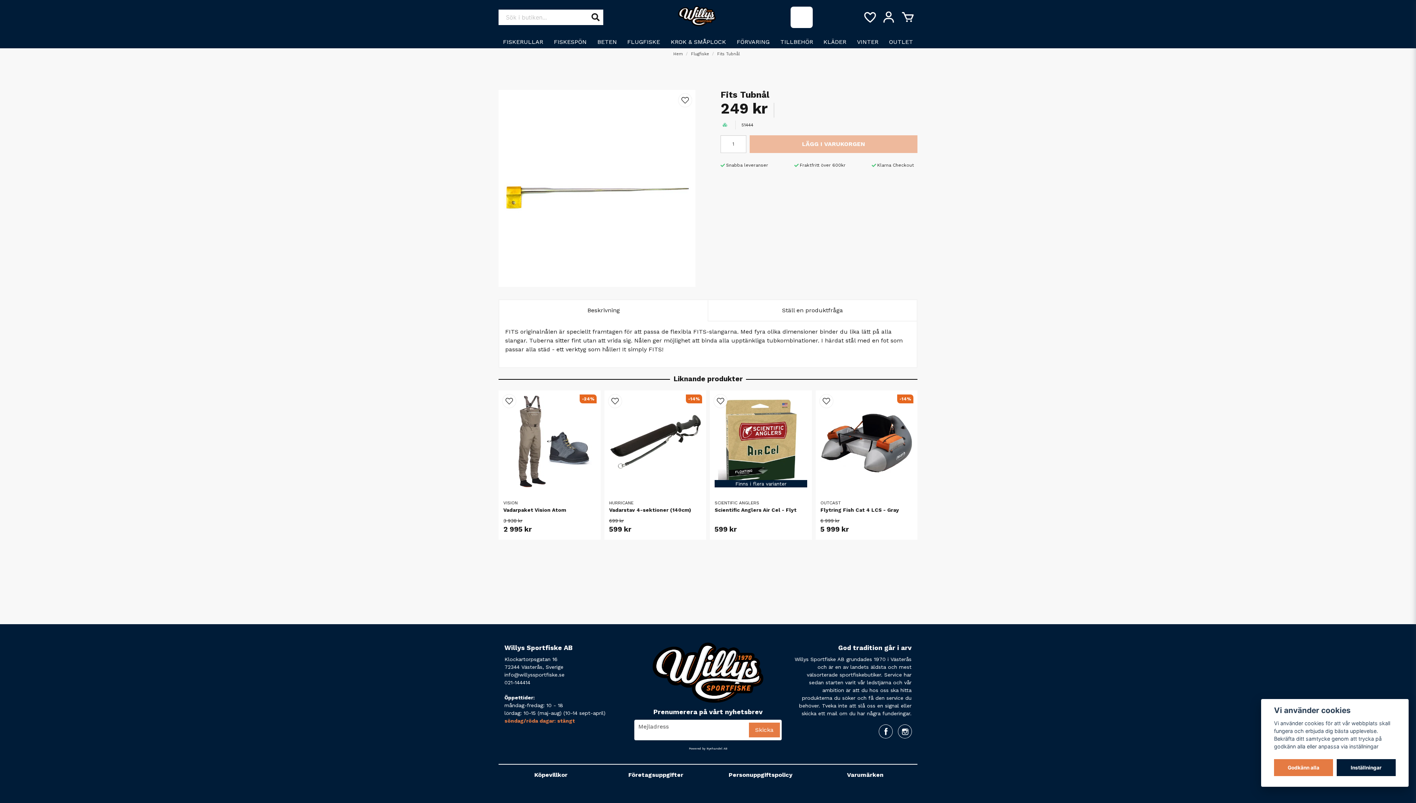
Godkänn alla (1303, 768)
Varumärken (865, 774)
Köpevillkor (551, 774)
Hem (678, 54)
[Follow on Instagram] (905, 731)
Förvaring (753, 41)
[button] (685, 100)
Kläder (834, 41)
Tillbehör (796, 41)
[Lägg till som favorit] (869, 17)
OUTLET (901, 41)
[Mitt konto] (888, 17)
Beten (607, 41)
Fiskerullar (523, 41)
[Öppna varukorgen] (907, 17)
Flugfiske (643, 41)
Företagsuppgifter (655, 774)
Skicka (764, 729)
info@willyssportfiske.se (534, 675)
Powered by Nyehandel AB (708, 748)
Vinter (867, 41)
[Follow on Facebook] (885, 731)
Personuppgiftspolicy (760, 774)
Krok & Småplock (698, 41)
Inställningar (1366, 768)
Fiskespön (570, 41)
